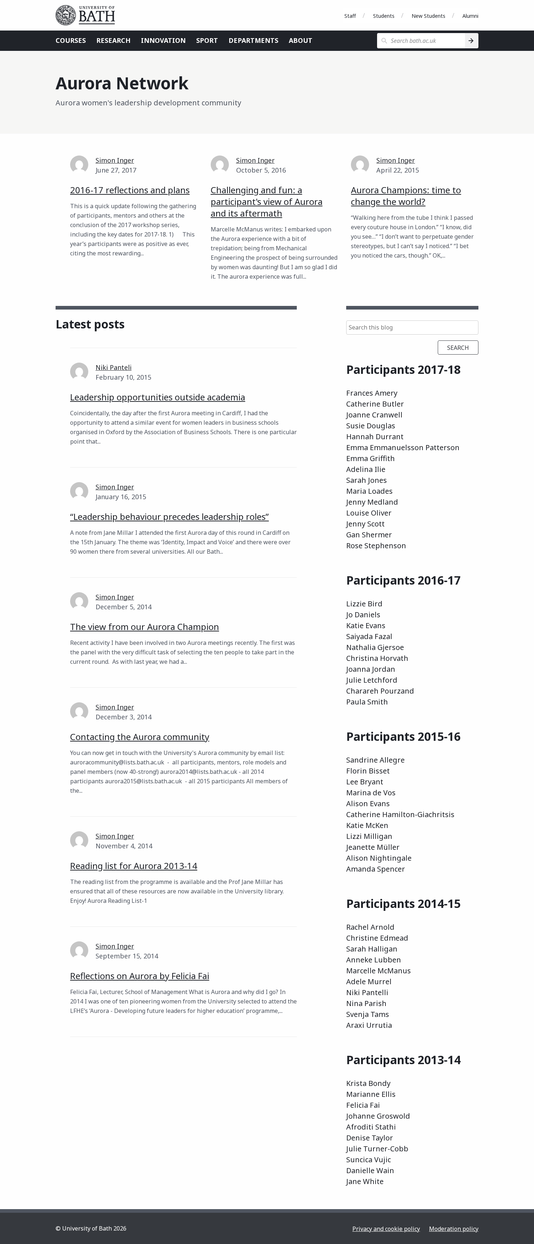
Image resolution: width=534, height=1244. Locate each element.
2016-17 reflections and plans (130, 190)
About (300, 40)
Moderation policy (453, 1229)
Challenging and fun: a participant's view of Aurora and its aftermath (267, 201)
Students (384, 15)
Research (113, 40)
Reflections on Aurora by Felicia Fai (139, 976)
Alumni (470, 15)
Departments (253, 40)
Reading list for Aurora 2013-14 (133, 866)
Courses (71, 40)
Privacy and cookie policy (386, 1229)
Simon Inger (115, 160)
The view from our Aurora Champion (144, 627)
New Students (428, 15)
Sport (207, 40)
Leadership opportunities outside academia (157, 397)
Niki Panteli (114, 367)
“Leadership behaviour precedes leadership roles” (169, 516)
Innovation (163, 40)
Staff (350, 15)
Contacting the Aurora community (139, 737)
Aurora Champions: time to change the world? (406, 195)
